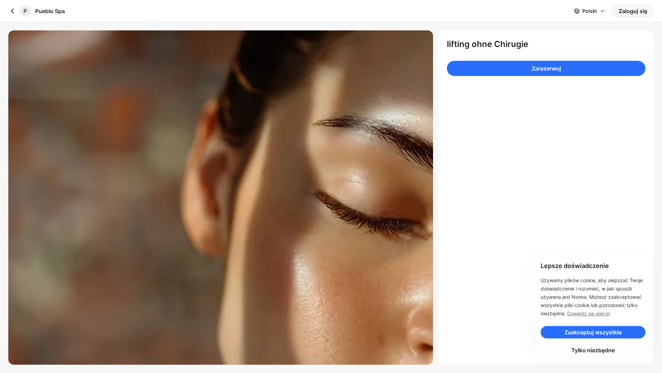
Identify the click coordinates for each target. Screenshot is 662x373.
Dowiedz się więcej (588, 313)
